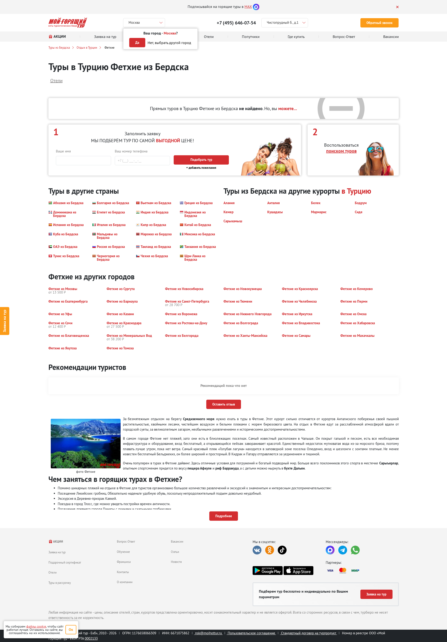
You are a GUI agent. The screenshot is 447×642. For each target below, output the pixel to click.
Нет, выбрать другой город (169, 42)
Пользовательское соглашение (251, 633)
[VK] (257, 550)
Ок (71, 629)
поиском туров (341, 151)
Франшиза (124, 562)
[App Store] (298, 570)
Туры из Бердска (59, 47)
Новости (176, 562)
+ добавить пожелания (201, 168)
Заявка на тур (4, 321)
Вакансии (177, 541)
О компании (124, 582)
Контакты (123, 572)
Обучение (123, 552)
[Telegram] (342, 550)
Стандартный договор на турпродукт (308, 633)
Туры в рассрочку (59, 583)
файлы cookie (36, 626)
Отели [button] (56, 80)
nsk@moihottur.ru (208, 633)
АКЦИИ (58, 542)
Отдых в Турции (87, 47)
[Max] (256, 6)
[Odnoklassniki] (269, 550)
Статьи (175, 552)
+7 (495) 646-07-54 (236, 23)
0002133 (91, 638)
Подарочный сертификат (64, 562)
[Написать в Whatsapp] (355, 550)
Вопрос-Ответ (126, 541)
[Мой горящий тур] (67, 23)
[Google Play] (267, 570)
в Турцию (356, 191)
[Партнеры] (362, 570)
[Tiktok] (282, 550)
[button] (65, 203)
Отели (52, 572)
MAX (248, 6)
